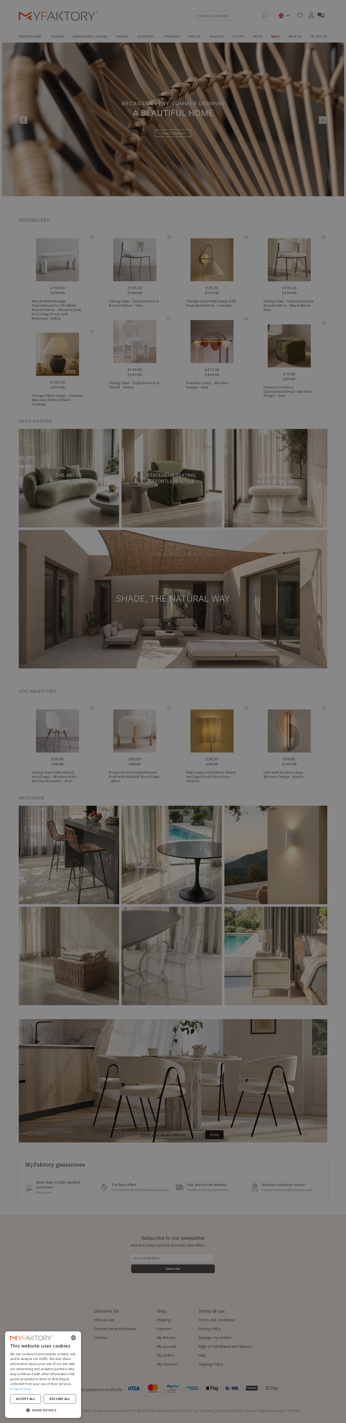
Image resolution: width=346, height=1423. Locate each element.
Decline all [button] (59, 1399)
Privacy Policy (20, 1389)
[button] (43, 1410)
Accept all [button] (25, 1399)
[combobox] (73, 1337)
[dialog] (43, 1374)
